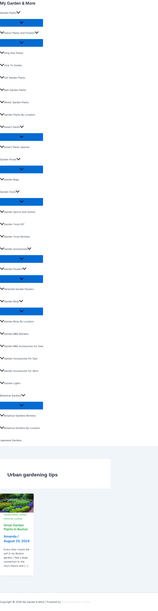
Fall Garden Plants (14, 77)
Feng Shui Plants (13, 52)
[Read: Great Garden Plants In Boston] (17, 502)
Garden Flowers (13, 269)
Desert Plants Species (17, 147)
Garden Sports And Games (19, 211)
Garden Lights (12, 383)
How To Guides (13, 65)
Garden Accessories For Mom (21, 370)
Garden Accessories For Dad (20, 358)
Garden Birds (11, 301)
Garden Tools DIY (14, 224)
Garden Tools (8, 191)
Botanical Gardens (10, 395)
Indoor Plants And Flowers (19, 32)
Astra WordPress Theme (76, 601)
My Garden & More (17, 3)
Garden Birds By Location (19, 321)
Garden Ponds (8, 159)
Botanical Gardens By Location (22, 428)
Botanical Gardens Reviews (20, 415)
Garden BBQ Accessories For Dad (23, 346)
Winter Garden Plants (16, 102)
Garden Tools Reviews (17, 236)
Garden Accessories (15, 248)
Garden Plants (8, 12)
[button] (18, 13)
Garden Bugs (11, 179)
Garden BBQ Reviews (16, 333)
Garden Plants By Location (19, 114)
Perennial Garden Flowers (19, 289)
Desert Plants (12, 127)
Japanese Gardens (11, 440)
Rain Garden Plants (15, 90)
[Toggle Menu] (21, 22)
